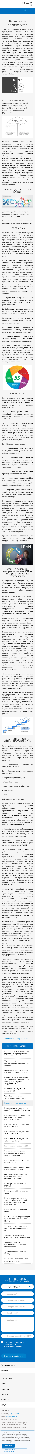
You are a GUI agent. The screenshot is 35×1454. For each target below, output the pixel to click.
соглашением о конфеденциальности (13, 1345)
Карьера (5, 1389)
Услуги (4, 1405)
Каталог (4, 1370)
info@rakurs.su (11, 1417)
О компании (6, 1378)
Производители (8, 1365)
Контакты (5, 1410)
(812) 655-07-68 (13, 1414)
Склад (3, 1383)
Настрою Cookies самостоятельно (9, 1450)
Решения (5, 1399)
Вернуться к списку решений (16, 1038)
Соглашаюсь (8, 1445)
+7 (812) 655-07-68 (25, 4)
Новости (4, 1394)
